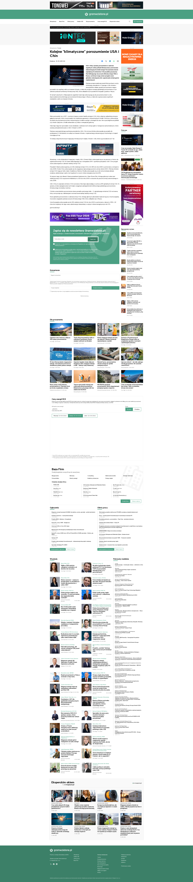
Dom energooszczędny (102, 864)
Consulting (90, 475)
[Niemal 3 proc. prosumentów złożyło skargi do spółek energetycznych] (108, 353)
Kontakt (123, 858)
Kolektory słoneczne (93, 478)
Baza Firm (61, 21)
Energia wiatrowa (128, 475)
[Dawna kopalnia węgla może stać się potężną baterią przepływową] (123, 271)
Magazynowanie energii (103, 868)
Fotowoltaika (55, 478)
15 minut (129, 409)
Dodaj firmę (125, 501)
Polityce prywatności (64, 259)
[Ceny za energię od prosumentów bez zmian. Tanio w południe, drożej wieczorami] (132, 376)
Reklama (123, 862)
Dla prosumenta (90, 21)
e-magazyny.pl (69, 785)
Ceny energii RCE (102, 21)
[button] (129, 21)
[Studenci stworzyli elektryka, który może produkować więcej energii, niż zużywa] (123, 235)
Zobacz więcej (136, 501)
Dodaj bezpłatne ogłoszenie (58, 549)
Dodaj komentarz (97, 288)
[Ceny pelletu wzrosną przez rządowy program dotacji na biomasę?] (123, 295)
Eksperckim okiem (115, 21)
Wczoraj (60, 415)
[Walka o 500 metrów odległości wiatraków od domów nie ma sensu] (123, 303)
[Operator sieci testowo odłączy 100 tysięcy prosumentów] (61, 329)
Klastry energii (73, 478)
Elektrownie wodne (110, 475)
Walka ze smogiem (101, 870)
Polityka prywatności (126, 854)
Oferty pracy (70, 21)
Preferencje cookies (126, 866)
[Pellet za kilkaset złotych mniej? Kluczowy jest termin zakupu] (123, 287)
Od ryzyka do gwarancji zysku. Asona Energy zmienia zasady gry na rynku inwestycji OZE (70, 27)
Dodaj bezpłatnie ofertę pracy (105, 549)
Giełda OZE (80, 21)
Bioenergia (100, 866)
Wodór (99, 872)
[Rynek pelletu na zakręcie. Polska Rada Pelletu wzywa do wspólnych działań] (123, 262)
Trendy (59, 48)
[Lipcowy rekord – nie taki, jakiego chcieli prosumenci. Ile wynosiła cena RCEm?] (132, 353)
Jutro (90, 415)
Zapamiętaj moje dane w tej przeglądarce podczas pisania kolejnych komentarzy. (70, 291)
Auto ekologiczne (101, 863)
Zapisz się (92, 239)
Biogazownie (55, 475)
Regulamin (69, 281)
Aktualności (53, 21)
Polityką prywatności (91, 281)
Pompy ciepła (109, 478)
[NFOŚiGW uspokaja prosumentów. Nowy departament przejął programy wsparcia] (108, 376)
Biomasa (72, 475)
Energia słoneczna (101, 859)
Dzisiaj (75, 415)
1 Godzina (136, 409)
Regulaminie (55, 259)
